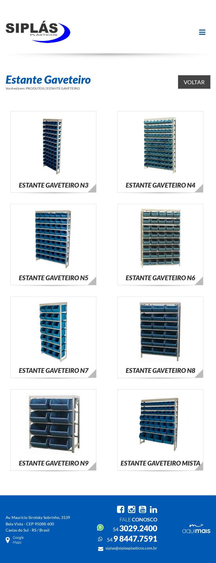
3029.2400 (135, 528)
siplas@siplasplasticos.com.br (131, 548)
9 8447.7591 (132, 538)
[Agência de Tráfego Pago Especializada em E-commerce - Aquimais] (196, 532)
